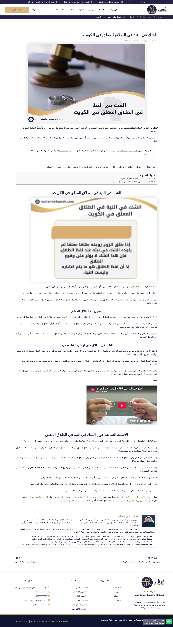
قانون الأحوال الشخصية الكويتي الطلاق (134, 497)
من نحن (91, 10)
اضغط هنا (63, 150)
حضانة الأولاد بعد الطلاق (36, 497)
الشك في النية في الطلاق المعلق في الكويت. (136, 178)
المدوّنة (152, 17)
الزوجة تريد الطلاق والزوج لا (87, 497)
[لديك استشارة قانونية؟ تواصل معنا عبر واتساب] (169, 621)
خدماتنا (104, 10)
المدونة (81, 10)
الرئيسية (114, 10)
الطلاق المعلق (67, 317)
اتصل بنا (71, 10)
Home (159, 17)
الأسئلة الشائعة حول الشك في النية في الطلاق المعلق (133, 181)
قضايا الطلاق (141, 17)
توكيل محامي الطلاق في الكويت (72, 500)
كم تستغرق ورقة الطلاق (139, 500)
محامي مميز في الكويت (128, 150)
